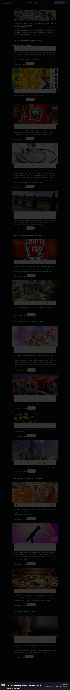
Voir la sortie (30, 63)
